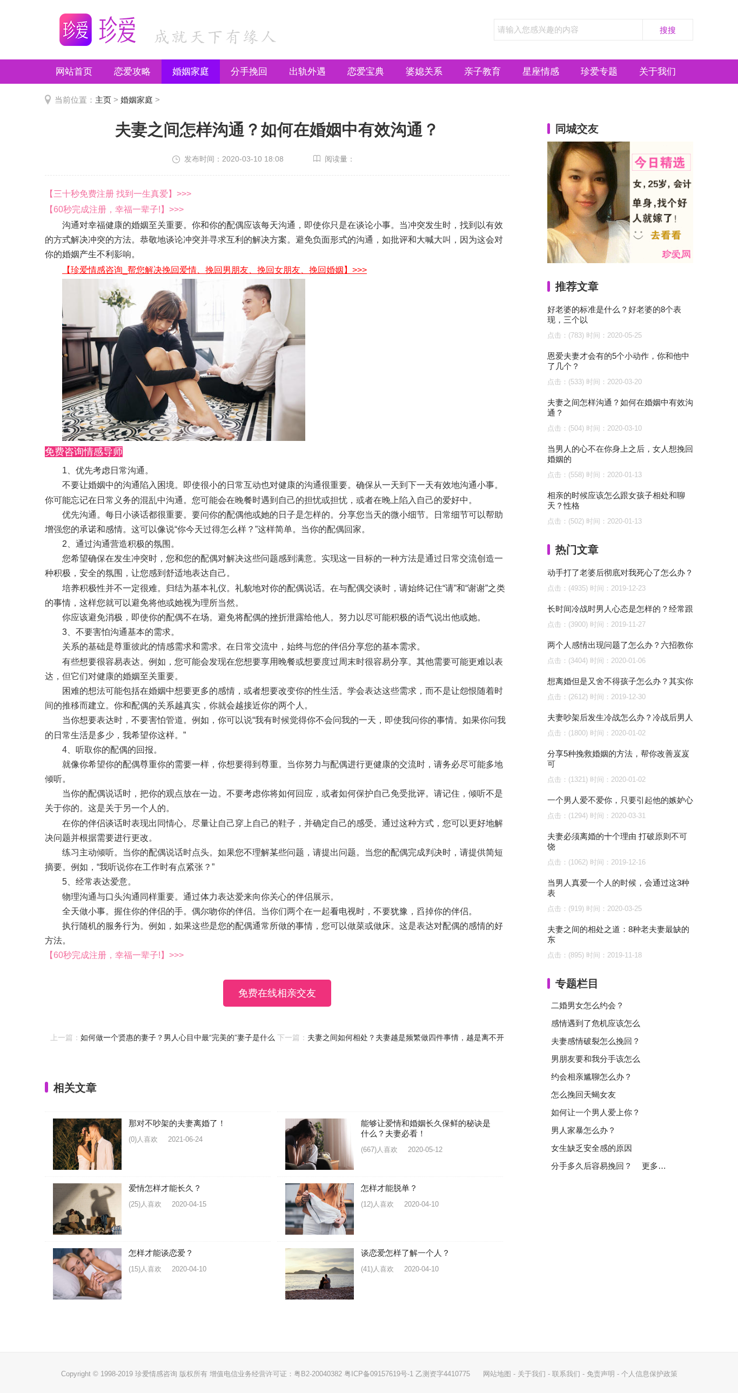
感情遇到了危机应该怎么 (595, 1023)
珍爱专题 (599, 71)
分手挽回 (249, 71)
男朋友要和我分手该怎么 (595, 1058)
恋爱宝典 (365, 71)
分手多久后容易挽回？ (591, 1165)
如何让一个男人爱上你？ (595, 1112)
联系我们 (566, 1374)
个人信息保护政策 (649, 1374)
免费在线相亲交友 (277, 993)
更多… (654, 1165)
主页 (103, 99)
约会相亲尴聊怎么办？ (591, 1076)
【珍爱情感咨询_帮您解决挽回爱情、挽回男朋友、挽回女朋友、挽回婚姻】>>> (214, 269)
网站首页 (74, 71)
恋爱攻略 (132, 71)
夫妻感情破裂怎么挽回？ (595, 1041)
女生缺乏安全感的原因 (591, 1148)
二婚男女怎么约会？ (587, 1005)
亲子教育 (482, 71)
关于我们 (657, 71)
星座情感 (540, 71)
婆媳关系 (424, 71)
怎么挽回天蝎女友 (583, 1094)
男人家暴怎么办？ (583, 1130)
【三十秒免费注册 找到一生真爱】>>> (118, 193)
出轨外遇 (307, 71)
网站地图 (497, 1374)
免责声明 (601, 1374)
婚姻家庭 (190, 71)
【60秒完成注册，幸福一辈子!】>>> (114, 209)
